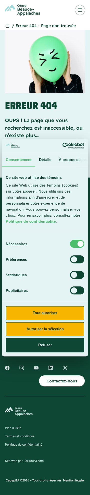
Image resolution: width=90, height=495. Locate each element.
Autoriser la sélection (45, 329)
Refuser (45, 345)
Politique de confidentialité (31, 221)
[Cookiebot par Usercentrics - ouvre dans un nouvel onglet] (63, 145)
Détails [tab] (45, 159)
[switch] (77, 259)
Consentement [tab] (19, 159)
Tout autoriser (45, 313)
